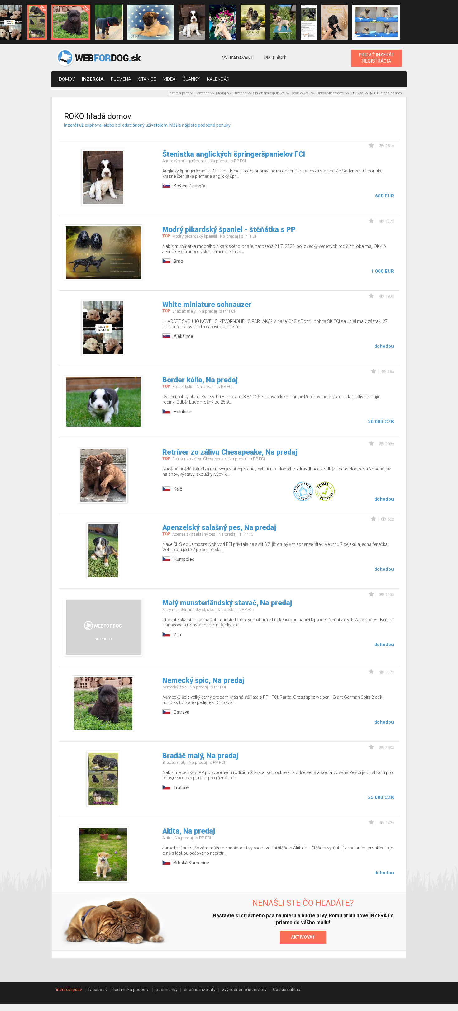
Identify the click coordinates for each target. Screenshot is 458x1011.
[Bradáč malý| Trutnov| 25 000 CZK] (37, 22)
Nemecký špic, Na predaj (203, 680)
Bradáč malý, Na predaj (200, 756)
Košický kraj (300, 93)
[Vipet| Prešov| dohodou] (222, 22)
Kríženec (202, 93)
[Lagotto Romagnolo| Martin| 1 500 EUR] (283, 22)
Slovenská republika (268, 93)
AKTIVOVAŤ (303, 937)
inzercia (93, 79)
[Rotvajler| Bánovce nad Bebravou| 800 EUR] (109, 22)
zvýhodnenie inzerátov (244, 989)
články (191, 79)
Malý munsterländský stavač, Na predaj (227, 603)
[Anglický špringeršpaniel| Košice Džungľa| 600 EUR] (192, 22)
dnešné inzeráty (200, 989)
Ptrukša (357, 93)
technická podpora (131, 989)
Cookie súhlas (286, 989)
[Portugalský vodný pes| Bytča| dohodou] (334, 22)
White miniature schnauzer (206, 304)
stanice (147, 79)
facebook (97, 989)
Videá (169, 79)
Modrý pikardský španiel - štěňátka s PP (229, 229)
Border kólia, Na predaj (200, 380)
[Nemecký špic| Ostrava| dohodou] (70, 22)
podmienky (167, 989)
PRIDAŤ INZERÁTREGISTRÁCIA (376, 58)
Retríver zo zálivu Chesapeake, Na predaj (229, 452)
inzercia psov (69, 989)
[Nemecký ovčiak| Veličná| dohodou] (309, 22)
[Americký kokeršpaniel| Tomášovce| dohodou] (253, 22)
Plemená (121, 79)
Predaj (221, 93)
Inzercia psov (179, 93)
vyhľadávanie (238, 58)
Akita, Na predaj (188, 831)
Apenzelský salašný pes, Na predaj (219, 527)
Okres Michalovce (330, 93)
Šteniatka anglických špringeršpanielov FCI (233, 154)
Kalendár (218, 79)
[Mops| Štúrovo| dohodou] (150, 22)
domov (67, 79)
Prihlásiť (275, 58)
